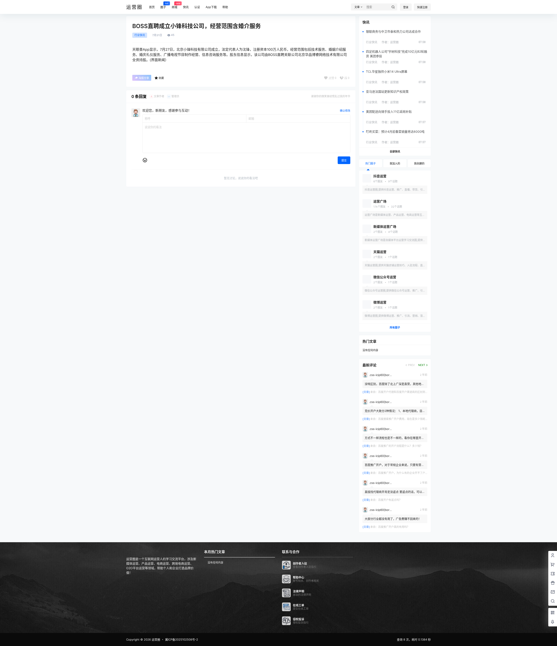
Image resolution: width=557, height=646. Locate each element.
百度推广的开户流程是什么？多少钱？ (400, 446)
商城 (174, 5)
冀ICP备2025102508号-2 (181, 639)
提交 (344, 160)
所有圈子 (395, 327)
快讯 (186, 7)
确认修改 (345, 110)
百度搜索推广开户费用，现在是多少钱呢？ (403, 419)
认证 (197, 7)
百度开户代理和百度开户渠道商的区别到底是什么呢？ (409, 392)
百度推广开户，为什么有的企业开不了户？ (403, 473)
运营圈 (155, 639)
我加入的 (395, 163)
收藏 (161, 78)
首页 (152, 7)
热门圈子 (370, 163)
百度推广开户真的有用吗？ (393, 527)
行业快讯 (139, 35)
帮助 (225, 7)
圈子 (163, 5)
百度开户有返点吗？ (390, 500)
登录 (405, 7)
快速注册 (422, 7)
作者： (390, 42)
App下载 (211, 7)
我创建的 (419, 163)
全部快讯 (395, 151)
